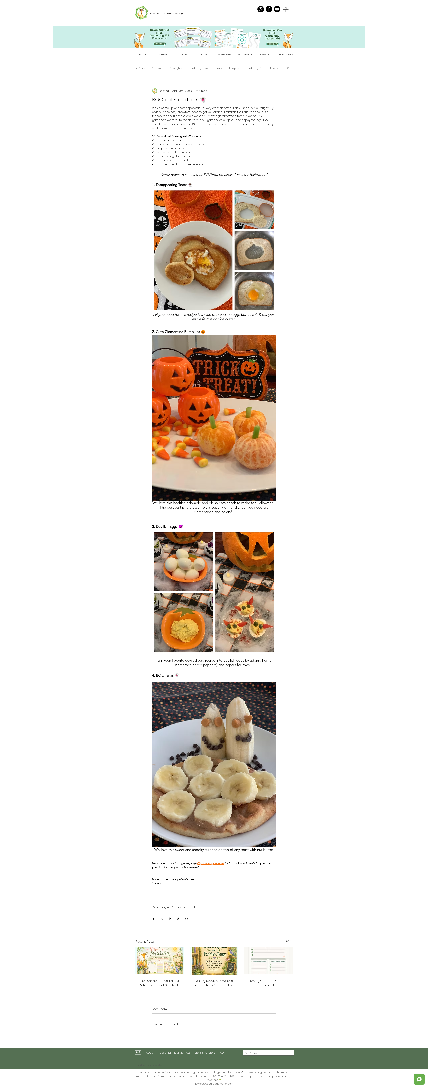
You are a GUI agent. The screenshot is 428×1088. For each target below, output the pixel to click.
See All (289, 941)
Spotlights (176, 68)
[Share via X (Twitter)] (162, 918)
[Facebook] (269, 9)
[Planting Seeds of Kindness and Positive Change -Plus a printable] (214, 961)
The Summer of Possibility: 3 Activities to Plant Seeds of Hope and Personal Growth (159, 983)
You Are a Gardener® (166, 13)
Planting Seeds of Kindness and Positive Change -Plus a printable (213, 983)
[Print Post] (186, 918)
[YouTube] (277, 9)
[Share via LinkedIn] (170, 918)
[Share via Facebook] (153, 918)
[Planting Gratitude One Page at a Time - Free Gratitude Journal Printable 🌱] (268, 960)
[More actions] (274, 91)
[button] (288, 9)
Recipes (234, 68)
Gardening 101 (254, 68)
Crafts (219, 68)
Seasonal (189, 907)
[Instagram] (260, 9)
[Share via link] (178, 918)
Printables (157, 68)
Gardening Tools (199, 68)
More (272, 68)
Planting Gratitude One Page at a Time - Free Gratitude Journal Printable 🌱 (267, 983)
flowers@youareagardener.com (214, 1083)
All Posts (140, 68)
